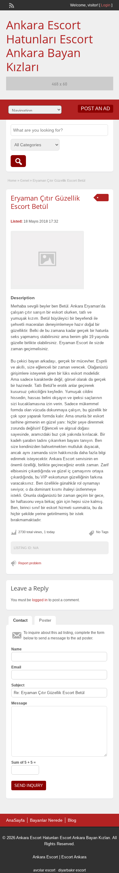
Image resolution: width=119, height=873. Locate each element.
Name (16, 649)
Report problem (29, 563)
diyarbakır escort (72, 870)
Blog (72, 820)
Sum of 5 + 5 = (23, 762)
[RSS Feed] (11, 4)
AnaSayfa (15, 820)
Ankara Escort (45, 857)
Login (105, 5)
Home (12, 180)
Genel (24, 180)
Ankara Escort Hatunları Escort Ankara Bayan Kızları (49, 46)
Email (16, 667)
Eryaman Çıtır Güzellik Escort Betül (45, 201)
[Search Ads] (18, 161)
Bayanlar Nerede (46, 820)
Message (19, 703)
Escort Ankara (73, 857)
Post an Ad (95, 108)
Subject (17, 685)
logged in (40, 600)
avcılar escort (44, 870)
